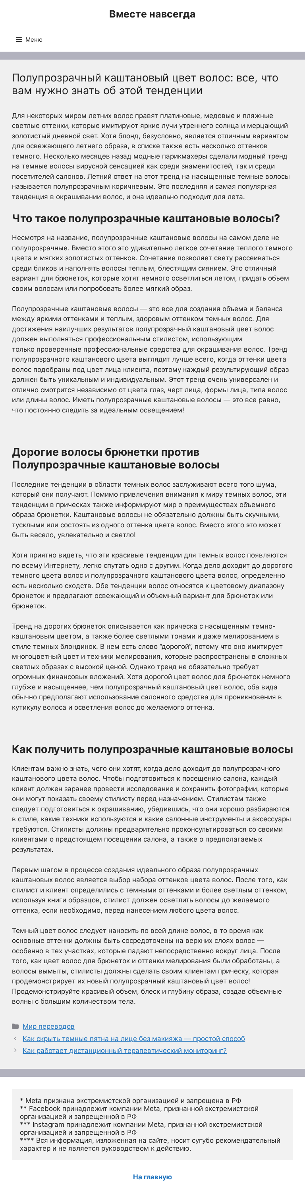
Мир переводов (49, 1026)
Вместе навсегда (152, 14)
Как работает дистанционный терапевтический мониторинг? (125, 1051)
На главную (152, 1177)
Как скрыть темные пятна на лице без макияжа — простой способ (134, 1039)
